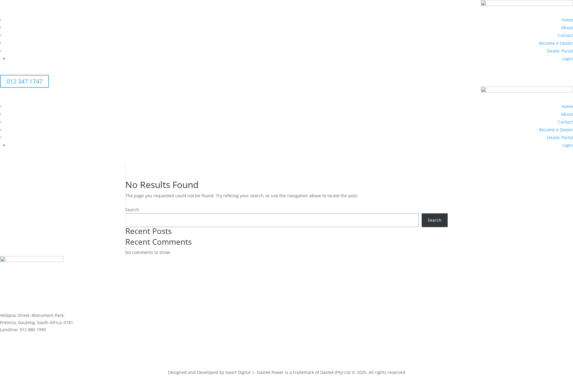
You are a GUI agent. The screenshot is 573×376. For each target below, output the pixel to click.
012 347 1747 (24, 81)
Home (567, 20)
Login (567, 58)
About (567, 27)
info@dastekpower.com (23, 337)
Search (132, 209)
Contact (565, 35)
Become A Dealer (556, 43)
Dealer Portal (560, 51)
